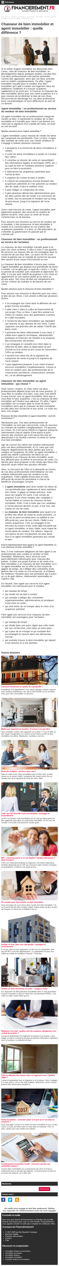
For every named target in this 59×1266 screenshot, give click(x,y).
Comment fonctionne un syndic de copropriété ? (22, 687)
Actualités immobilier (13, 1257)
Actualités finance (12, 1255)
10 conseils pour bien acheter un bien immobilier (22, 902)
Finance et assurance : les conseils (22, 17)
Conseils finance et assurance (17, 1259)
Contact (8, 1238)
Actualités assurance (13, 1253)
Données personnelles (14, 1236)
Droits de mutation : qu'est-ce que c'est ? (18, 771)
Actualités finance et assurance (17, 1251)
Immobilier (39, 17)
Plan (7, 1240)
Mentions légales (12, 1234)
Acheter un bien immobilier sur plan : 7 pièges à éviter (24, 989)
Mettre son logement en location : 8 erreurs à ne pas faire (25, 729)
